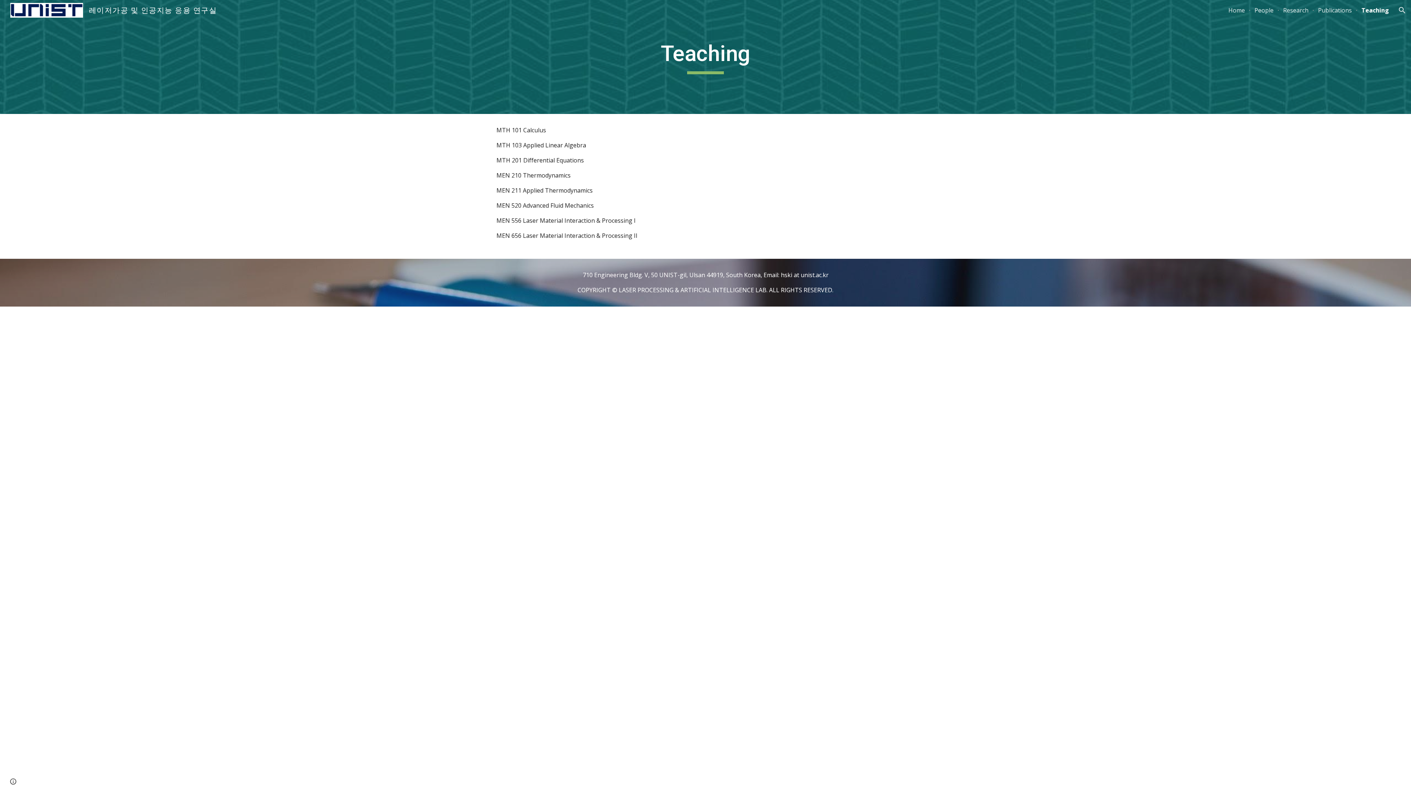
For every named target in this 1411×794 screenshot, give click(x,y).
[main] (705, 57)
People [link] (1264, 10)
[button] (1402, 10)
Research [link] (1295, 10)
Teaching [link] (1375, 10)
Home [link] (1236, 10)
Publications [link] (1335, 10)
